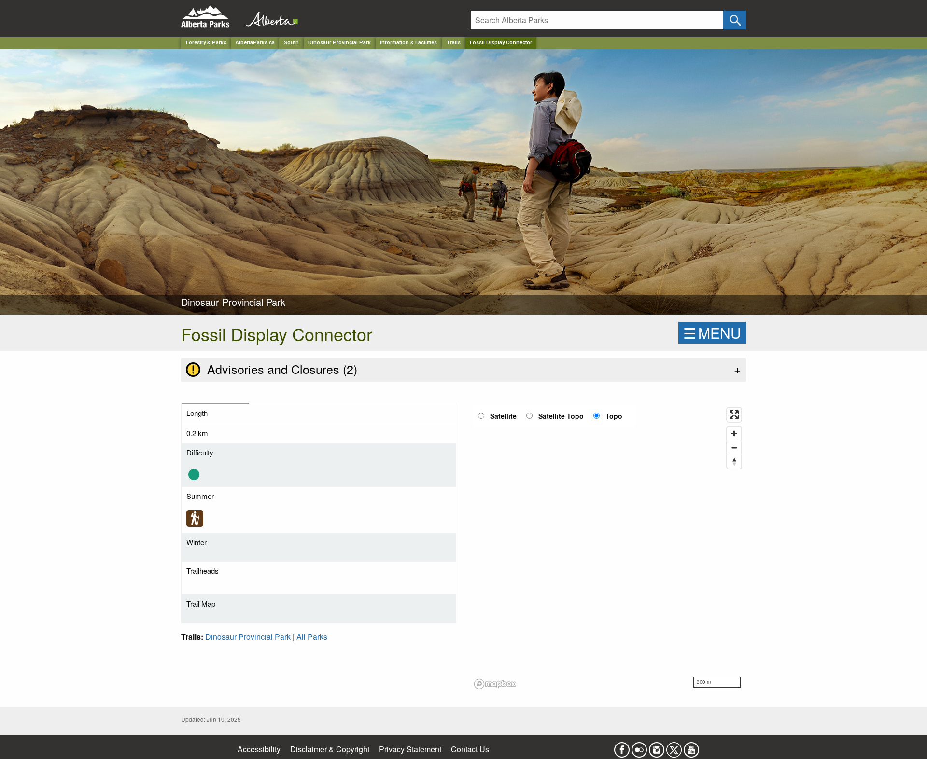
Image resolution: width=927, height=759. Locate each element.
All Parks (311, 636)
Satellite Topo (561, 416)
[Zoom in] (734, 434)
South (291, 43)
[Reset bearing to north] (734, 462)
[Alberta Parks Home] (211, 16)
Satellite (503, 416)
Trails (454, 43)
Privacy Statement (410, 749)
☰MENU (712, 332)
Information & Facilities (408, 43)
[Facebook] (622, 746)
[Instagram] (656, 746)
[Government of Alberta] (269, 16)
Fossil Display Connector (501, 43)
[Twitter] (674, 746)
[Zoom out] (734, 448)
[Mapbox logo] (495, 684)
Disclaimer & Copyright (329, 749)
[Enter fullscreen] (734, 415)
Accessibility (259, 749)
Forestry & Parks (206, 43)
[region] (608, 547)
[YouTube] (691, 746)
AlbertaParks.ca (255, 43)
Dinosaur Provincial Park (339, 43)
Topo (613, 416)
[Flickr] (639, 746)
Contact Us (470, 749)
